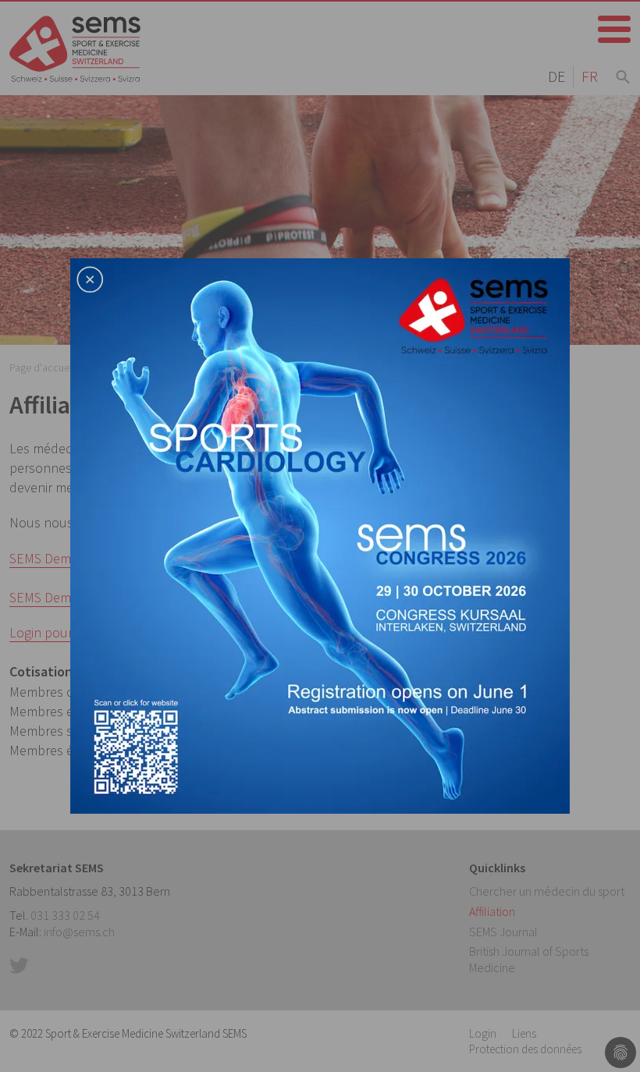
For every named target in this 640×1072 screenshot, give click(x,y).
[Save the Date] (320, 534)
